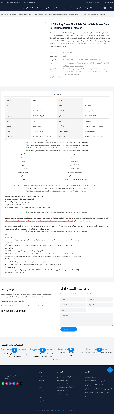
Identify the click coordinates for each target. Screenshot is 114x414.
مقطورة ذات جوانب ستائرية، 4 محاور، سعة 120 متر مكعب (14, 355)
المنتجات (14, 14)
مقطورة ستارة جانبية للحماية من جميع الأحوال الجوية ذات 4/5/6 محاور (42, 355)
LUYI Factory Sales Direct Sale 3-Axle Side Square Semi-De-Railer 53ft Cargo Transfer (75, 14)
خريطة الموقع (62, 410)
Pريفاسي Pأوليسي (72, 410)
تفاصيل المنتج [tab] (57, 94)
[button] (53, 359)
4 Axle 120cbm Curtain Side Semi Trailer (99, 352)
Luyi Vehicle (5, 14)
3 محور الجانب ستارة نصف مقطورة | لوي (71, 354)
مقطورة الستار (38, 14)
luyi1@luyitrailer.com (13, 311)
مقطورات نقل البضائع (25, 14)
